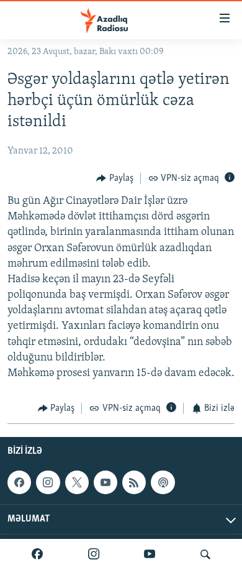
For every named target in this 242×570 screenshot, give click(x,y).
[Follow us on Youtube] (105, 482)
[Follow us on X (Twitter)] (77, 482)
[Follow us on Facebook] (19, 482)
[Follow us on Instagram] (48, 482)
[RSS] (134, 482)
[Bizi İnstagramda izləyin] (93, 554)
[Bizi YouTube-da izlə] (149, 554)
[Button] (114, 178)
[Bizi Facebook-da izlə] (37, 554)
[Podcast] (162, 482)
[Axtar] (205, 554)
